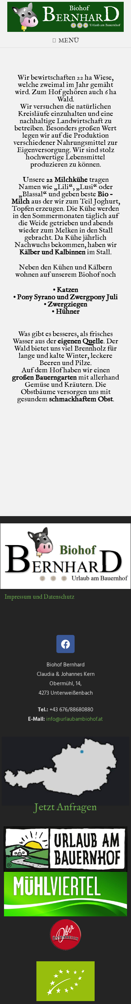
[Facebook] (65, 644)
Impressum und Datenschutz (39, 597)
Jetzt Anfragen (65, 807)
